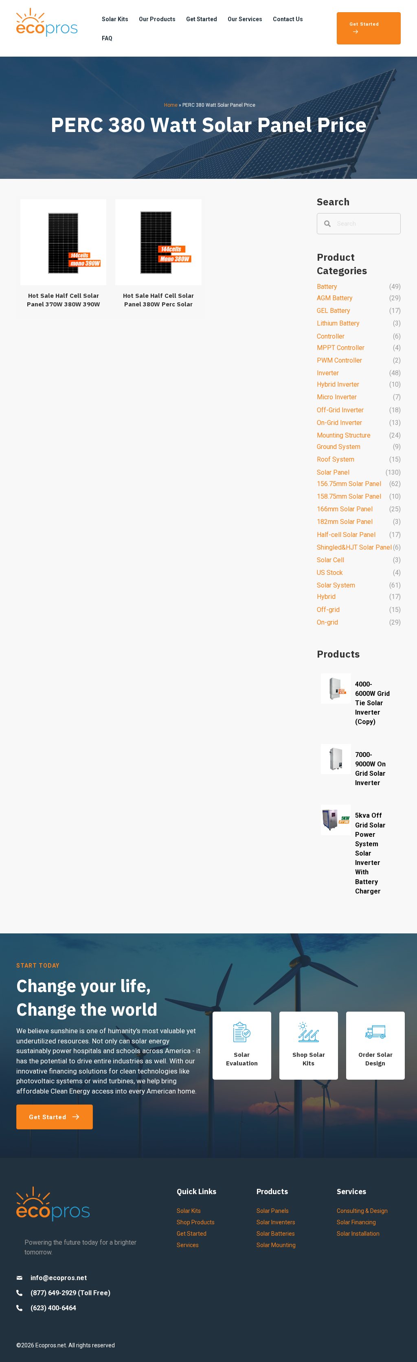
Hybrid (326, 597)
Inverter (328, 373)
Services (188, 1245)
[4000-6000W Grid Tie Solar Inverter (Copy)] (359, 704)
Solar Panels (273, 1211)
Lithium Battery (338, 323)
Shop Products (196, 1222)
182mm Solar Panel (345, 522)
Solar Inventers (276, 1222)
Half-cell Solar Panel (346, 535)
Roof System (335, 459)
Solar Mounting (276, 1245)
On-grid (327, 622)
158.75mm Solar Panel (349, 496)
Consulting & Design (362, 1211)
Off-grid (328, 610)
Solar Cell (330, 560)
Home (171, 105)
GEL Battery (333, 311)
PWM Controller (339, 360)
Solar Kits (189, 1211)
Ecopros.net (50, 1345)
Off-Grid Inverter (340, 410)
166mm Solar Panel (345, 509)
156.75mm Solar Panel (349, 484)
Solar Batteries (276, 1233)
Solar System (336, 585)
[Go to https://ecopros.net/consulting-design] (375, 1046)
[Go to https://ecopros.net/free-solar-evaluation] (242, 1046)
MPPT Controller (340, 348)
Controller (331, 336)
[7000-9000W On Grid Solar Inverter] (359, 770)
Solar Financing (356, 1222)
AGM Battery (335, 298)
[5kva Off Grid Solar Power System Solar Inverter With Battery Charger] (359, 854)
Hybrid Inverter (338, 384)
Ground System (338, 447)
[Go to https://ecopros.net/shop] (309, 1046)
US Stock (330, 572)
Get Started (191, 1233)
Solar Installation (358, 1233)
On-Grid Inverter (339, 423)
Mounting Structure (344, 435)
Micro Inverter (337, 397)
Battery (327, 286)
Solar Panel (333, 472)
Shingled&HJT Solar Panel (354, 547)
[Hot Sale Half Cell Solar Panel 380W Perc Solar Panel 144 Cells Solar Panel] (158, 257)
